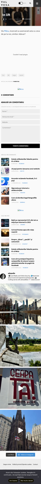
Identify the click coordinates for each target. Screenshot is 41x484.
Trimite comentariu (20, 146)
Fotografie (25, 234)
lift (8, 75)
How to (22, 171)
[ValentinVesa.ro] (5, 3)
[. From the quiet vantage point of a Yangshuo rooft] (20, 346)
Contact (35, 464)
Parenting (16, 81)
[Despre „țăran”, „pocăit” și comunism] (5, 242)
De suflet (24, 244)
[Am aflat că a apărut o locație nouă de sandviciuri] (20, 388)
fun (3, 75)
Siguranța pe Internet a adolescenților (20, 189)
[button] (37, 3)
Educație (22, 192)
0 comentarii (27, 19)
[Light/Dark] (20, 3)
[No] (38, 477)
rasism (21, 75)
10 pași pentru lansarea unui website (25, 169)
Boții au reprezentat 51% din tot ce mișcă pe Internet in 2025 (24, 221)
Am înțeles (13, 480)
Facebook (21, 163)
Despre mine (7, 464)
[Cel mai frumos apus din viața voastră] (5, 233)
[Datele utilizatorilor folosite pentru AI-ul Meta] (5, 162)
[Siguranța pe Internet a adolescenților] (5, 191)
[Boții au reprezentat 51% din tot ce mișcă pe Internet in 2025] (5, 223)
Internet (22, 224)
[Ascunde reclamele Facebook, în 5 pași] (5, 181)
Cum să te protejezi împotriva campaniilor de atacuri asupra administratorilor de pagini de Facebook (22, 262)
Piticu (6, 31)
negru (14, 75)
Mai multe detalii (27, 480)
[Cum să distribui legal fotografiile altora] (5, 201)
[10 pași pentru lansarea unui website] (5, 172)
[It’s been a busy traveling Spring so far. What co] (20, 303)
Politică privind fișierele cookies (22, 464)
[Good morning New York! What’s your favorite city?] (20, 430)
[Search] (30, 3)
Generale (22, 202)
